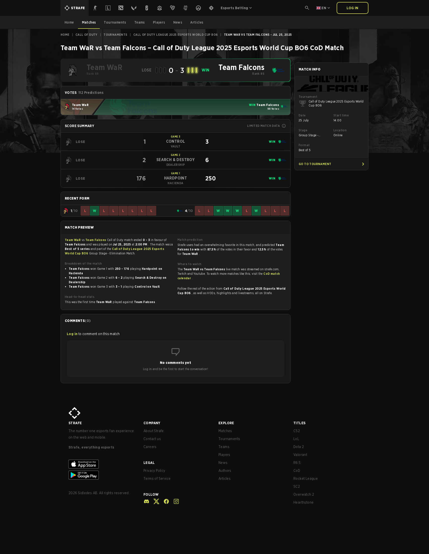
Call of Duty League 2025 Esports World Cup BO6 (175, 34)
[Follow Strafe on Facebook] (164, 501)
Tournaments (115, 34)
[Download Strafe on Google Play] (102, 475)
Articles (224, 479)
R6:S (297, 463)
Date (302, 115)
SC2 (296, 486)
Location (340, 130)
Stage (303, 130)
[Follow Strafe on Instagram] (174, 501)
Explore (226, 423)
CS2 (296, 431)
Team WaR (73, 240)
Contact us (152, 439)
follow (151, 494)
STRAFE (75, 423)
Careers (150, 447)
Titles (299, 423)
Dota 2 (298, 447)
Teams (223, 447)
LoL (296, 439)
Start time (341, 115)
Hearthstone (303, 502)
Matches (225, 431)
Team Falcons (96, 240)
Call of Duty (86, 34)
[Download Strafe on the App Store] (102, 464)
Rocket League (305, 479)
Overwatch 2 (303, 494)
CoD (296, 471)
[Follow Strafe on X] (154, 501)
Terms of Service (157, 479)
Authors (224, 471)
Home (65, 34)
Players (224, 455)
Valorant (300, 455)
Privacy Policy (154, 471)
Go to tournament (315, 164)
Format (304, 145)
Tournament (308, 97)
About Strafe (153, 431)
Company (151, 423)
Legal (149, 463)
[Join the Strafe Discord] (146, 501)
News (223, 463)
